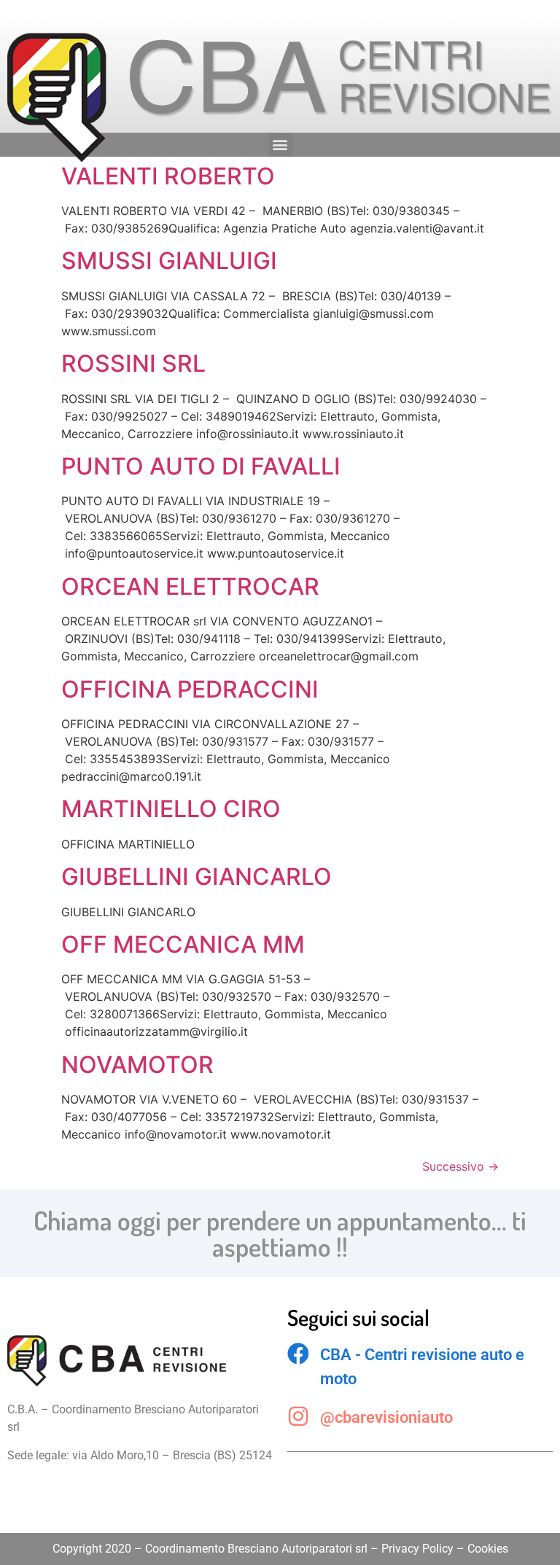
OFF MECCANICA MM (183, 944)
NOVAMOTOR (137, 1064)
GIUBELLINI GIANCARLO (196, 876)
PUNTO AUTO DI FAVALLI (201, 466)
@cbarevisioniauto (386, 1417)
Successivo (460, 1166)
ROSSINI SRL (133, 363)
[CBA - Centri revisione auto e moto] (298, 1354)
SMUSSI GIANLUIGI (169, 260)
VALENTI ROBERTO (168, 176)
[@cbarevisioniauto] (298, 1416)
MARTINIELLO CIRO (171, 809)
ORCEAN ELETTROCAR (190, 586)
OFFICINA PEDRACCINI (190, 689)
